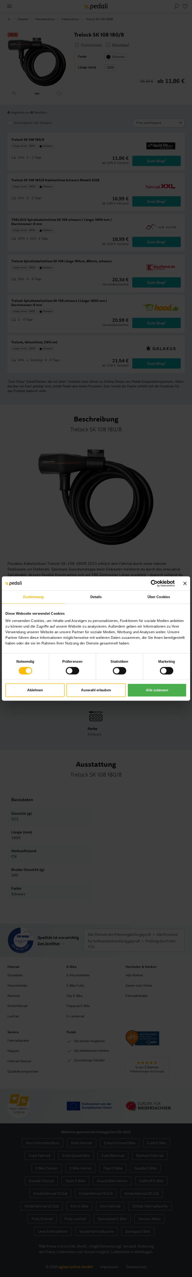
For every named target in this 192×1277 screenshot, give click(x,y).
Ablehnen (35, 690)
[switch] (72, 670)
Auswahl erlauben (96, 690)
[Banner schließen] (185, 583)
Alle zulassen (157, 690)
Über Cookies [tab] (159, 597)
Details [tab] (96, 597)
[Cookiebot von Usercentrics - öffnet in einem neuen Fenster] (154, 583)
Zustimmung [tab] (33, 597)
